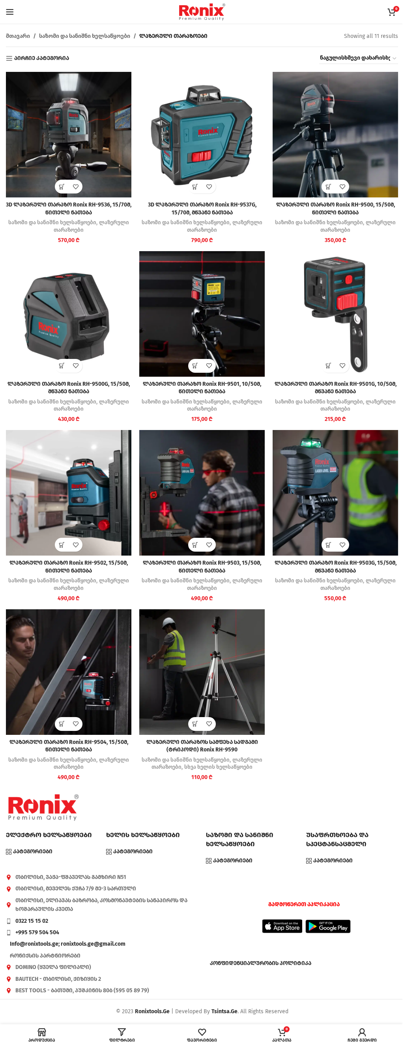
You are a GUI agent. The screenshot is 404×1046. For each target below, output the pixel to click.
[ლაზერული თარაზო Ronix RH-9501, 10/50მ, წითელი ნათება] (202, 314)
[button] (62, 186)
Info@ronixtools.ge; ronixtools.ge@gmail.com (67, 944)
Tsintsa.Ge (224, 1011)
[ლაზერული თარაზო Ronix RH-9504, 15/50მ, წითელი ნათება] (68, 672)
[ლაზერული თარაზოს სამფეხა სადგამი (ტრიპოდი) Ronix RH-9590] (202, 672)
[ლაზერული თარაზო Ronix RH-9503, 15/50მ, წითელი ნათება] (202, 493)
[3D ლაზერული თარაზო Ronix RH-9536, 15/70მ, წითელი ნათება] (68, 134)
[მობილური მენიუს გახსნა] (10, 12)
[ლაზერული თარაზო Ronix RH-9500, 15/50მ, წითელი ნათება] (335, 134)
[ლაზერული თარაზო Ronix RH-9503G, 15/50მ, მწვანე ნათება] (335, 493)
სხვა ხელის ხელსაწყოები (218, 767)
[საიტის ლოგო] (202, 11)
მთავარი (18, 36)
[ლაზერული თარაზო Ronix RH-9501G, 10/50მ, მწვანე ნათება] (335, 314)
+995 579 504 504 (37, 932)
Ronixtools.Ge (152, 1011)
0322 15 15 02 (31, 921)
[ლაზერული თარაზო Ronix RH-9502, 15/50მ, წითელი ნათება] (68, 493)
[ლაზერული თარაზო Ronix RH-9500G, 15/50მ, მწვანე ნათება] (68, 314)
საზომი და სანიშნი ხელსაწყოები (84, 36)
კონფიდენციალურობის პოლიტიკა (260, 963)
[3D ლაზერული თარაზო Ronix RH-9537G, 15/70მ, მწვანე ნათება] (202, 134)
